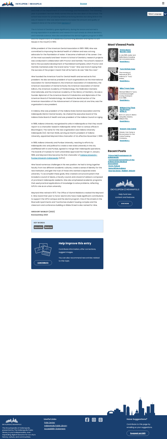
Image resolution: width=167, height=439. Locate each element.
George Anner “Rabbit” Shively (121, 171)
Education (38, 227)
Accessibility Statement (54, 428)
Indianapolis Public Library (55, 425)
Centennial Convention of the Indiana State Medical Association (121, 162)
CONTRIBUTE (42, 263)
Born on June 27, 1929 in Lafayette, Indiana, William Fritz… (127, 117)
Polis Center (49, 422)
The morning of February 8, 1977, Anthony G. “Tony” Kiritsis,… (125, 76)
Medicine (48, 227)
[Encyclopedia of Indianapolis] (21, 3)
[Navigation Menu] (163, 3)
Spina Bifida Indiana (117, 168)
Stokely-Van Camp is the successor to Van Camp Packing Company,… (127, 135)
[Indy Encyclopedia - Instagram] (95, 421)
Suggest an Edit (138, 433)
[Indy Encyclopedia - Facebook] (88, 421)
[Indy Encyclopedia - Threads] (102, 421)
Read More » (124, 61)
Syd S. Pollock (114, 166)
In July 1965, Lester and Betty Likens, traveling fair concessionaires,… (127, 57)
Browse (83, 3)
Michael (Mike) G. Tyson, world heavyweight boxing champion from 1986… (128, 95)
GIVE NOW (125, 204)
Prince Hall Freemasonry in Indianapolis (120, 156)
